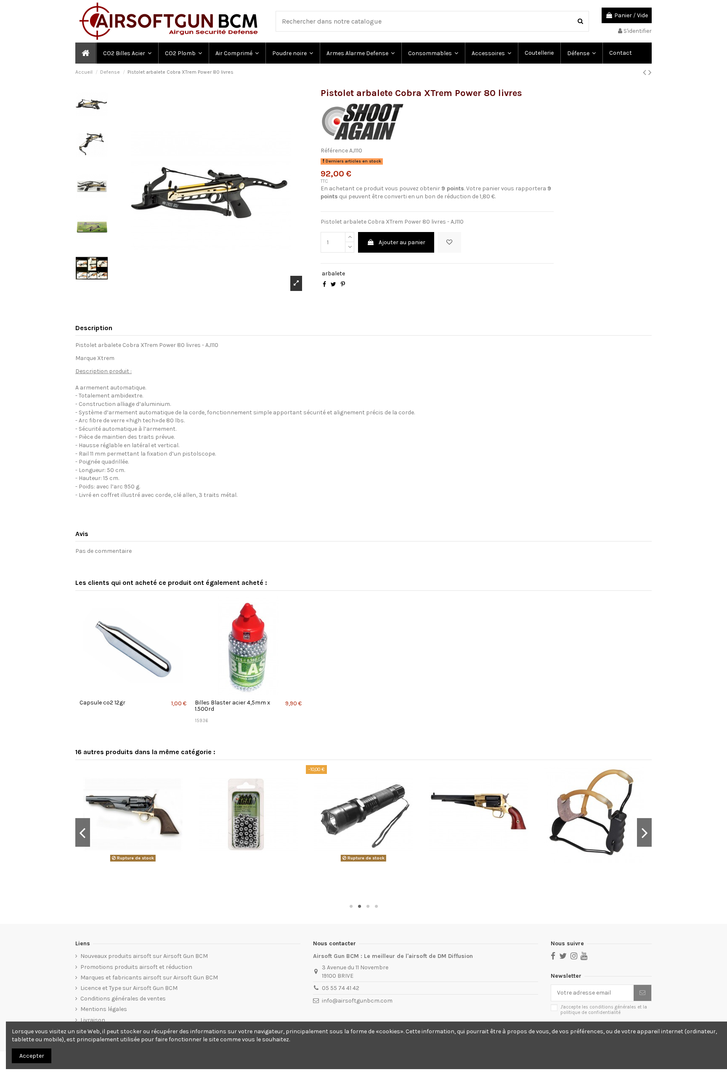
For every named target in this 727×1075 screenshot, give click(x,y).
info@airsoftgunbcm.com (357, 1000)
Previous (82, 832)
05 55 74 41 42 (340, 988)
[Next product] (650, 72)
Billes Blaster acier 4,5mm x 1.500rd (232, 705)
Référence (334, 150)
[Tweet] (333, 284)
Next (644, 832)
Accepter (31, 1055)
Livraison (92, 1020)
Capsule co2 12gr (102, 702)
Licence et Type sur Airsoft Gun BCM (129, 988)
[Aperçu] (134, 692)
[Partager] (324, 284)
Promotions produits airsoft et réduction (136, 967)
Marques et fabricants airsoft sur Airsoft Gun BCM (149, 977)
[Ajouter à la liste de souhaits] (449, 242)
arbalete (333, 273)
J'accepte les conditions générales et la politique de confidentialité (603, 1009)
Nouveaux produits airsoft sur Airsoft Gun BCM (144, 956)
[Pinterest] (343, 284)
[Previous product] (645, 72)
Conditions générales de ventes (123, 998)
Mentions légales (103, 1009)
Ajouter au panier (402, 242)
